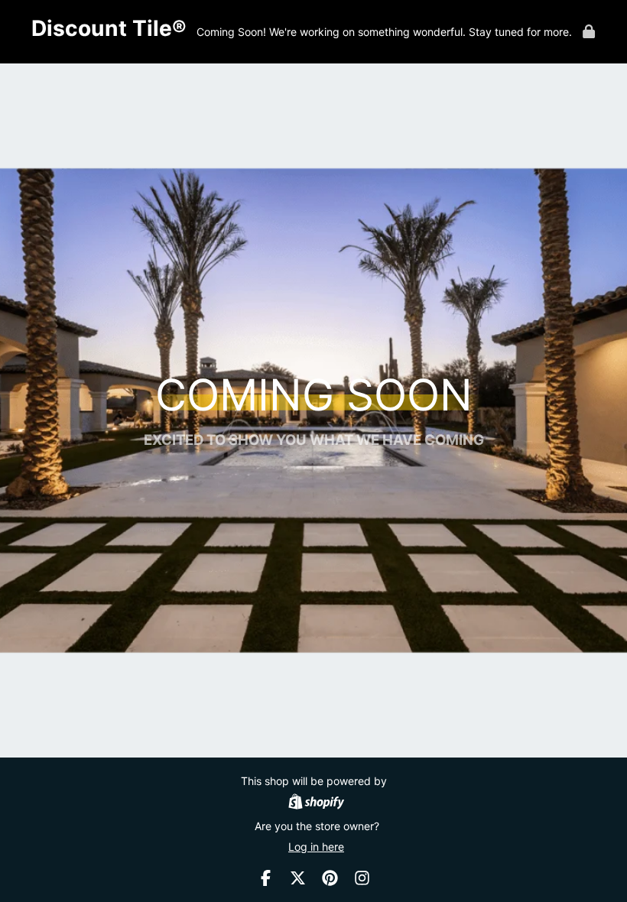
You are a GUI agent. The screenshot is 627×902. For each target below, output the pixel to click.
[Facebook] (266, 878)
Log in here (316, 846)
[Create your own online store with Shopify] (316, 803)
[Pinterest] (330, 878)
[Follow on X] (298, 878)
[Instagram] (362, 878)
